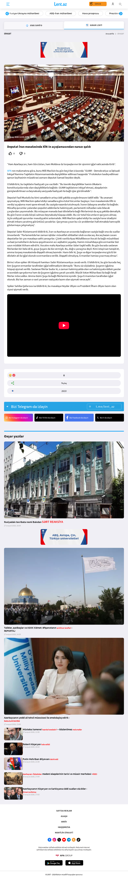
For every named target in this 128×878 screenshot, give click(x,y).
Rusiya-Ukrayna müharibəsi (24, 13)
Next (121, 14)
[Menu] (8, 4)
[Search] (120, 4)
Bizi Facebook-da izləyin (78, 418)
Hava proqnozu (90, 13)
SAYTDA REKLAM (64, 810)
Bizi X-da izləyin (106, 418)
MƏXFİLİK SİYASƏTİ (64, 832)
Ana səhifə (110, 33)
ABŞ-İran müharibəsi (60, 13)
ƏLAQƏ (64, 816)
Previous (7, 14)
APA (9, 170)
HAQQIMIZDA (64, 827)
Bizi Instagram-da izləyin (18, 418)
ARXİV (64, 821)
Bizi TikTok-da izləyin (47, 418)
